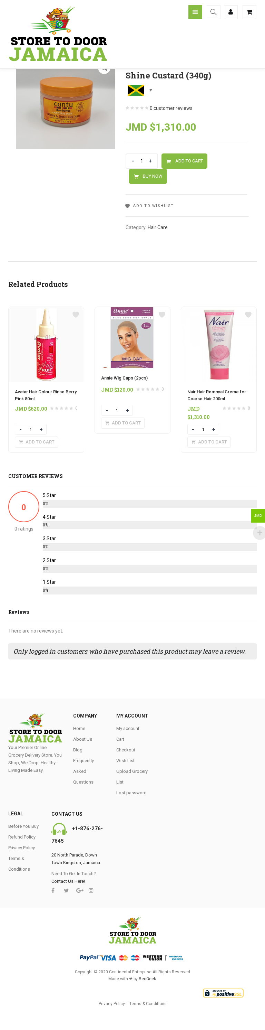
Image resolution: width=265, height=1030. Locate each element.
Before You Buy (23, 826)
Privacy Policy (21, 847)
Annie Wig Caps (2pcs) (124, 378)
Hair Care (158, 227)
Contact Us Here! (68, 881)
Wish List (125, 760)
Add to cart (189, 160)
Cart (120, 739)
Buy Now (153, 176)
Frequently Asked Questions (83, 771)
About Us (82, 739)
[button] (36, 442)
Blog (77, 749)
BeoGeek (147, 978)
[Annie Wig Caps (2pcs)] (132, 311)
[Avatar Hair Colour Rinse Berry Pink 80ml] (46, 311)
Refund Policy (22, 837)
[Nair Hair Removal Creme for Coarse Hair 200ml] (218, 311)
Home (79, 728)
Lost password (131, 792)
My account (127, 728)
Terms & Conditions (148, 1003)
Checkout (125, 749)
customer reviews (171, 108)
